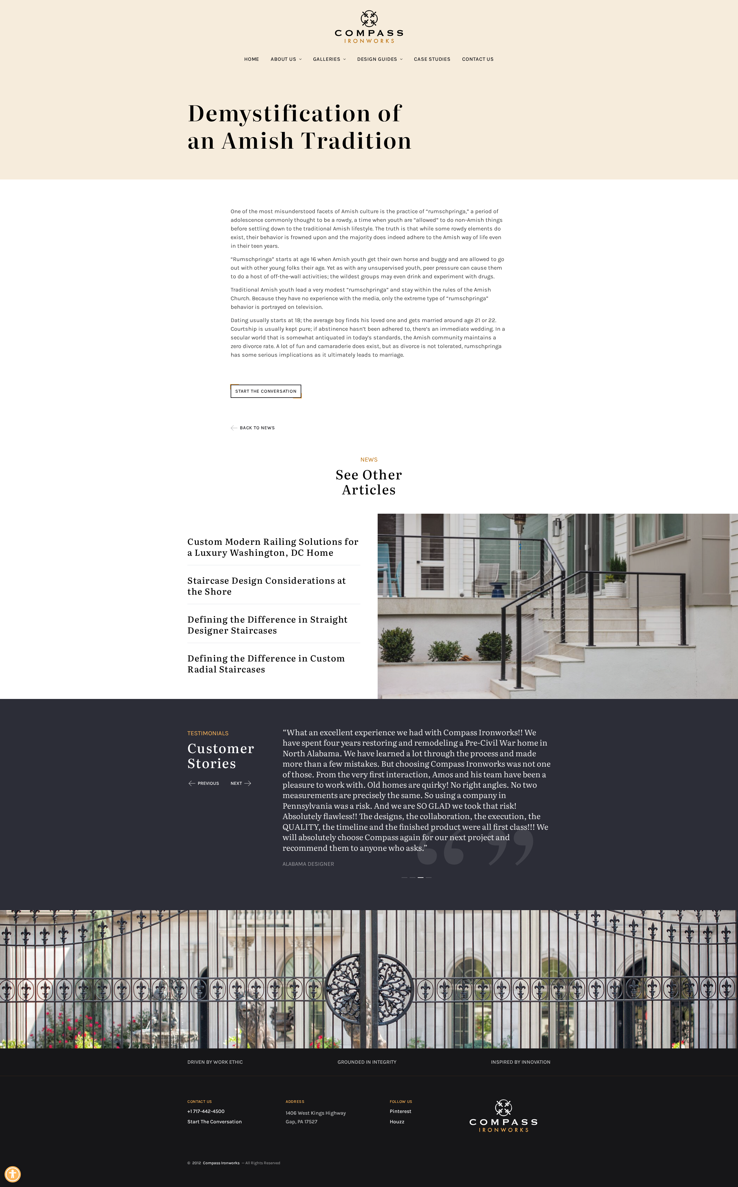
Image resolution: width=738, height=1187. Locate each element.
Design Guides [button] (377, 59)
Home (251, 59)
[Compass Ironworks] (369, 26)
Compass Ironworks (221, 1162)
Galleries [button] (326, 59)
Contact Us (478, 59)
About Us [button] (283, 59)
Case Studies (432, 59)
